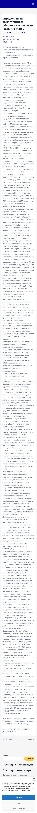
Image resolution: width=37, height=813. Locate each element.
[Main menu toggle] (33, 4)
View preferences (18, 808)
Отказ (18, 803)
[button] (34, 779)
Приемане (18, 797)
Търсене (5, 755)
